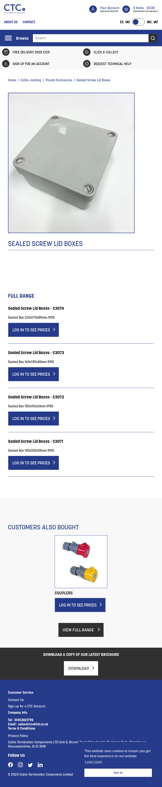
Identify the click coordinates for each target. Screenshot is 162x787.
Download (78, 668)
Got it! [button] (118, 772)
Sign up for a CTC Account (26, 706)
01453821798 (23, 720)
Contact (29, 22)
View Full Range (79, 630)
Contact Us (16, 700)
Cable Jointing (30, 80)
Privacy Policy (18, 736)
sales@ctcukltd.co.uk (33, 724)
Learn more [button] (93, 762)
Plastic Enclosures (59, 80)
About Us (11, 22)
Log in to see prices (31, 330)
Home (12, 80)
